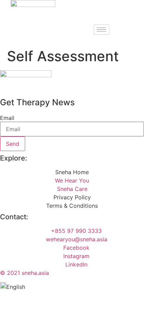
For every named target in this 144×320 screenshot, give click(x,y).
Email (7, 118)
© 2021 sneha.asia (24, 272)
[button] (72, 286)
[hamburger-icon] (101, 29)
